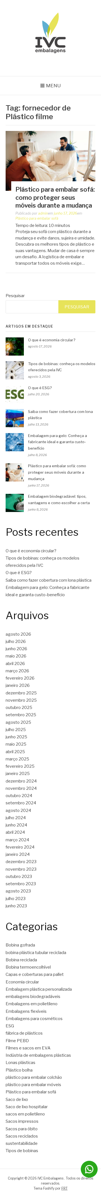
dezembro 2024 (21, 781)
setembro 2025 (21, 714)
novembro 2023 (21, 869)
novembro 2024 (21, 788)
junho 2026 (16, 648)
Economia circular (22, 982)
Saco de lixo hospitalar (27, 1106)
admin (43, 213)
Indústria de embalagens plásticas (38, 1055)
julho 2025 (16, 729)
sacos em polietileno (25, 1114)
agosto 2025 (18, 722)
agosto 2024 (18, 810)
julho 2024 (16, 817)
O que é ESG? (40, 388)
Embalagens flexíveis (26, 1011)
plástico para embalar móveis (33, 1084)
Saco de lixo (17, 1099)
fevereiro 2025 (20, 766)
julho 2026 (16, 641)
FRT (64, 1188)
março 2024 (17, 839)
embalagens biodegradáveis (33, 996)
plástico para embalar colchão (34, 1077)
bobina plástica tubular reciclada (36, 952)
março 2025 (17, 759)
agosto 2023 (18, 891)
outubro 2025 (19, 707)
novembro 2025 (21, 700)
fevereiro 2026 (20, 678)
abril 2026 (15, 663)
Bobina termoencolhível (28, 967)
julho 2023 (16, 898)
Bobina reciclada (21, 959)
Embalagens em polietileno (32, 1003)
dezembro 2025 (21, 693)
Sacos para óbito (22, 1128)
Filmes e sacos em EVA (28, 1048)
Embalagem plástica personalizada (39, 989)
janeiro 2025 (18, 773)
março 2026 (17, 670)
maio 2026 (16, 656)
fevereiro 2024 (20, 847)
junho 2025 (16, 736)
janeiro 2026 (18, 685)
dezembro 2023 (21, 861)
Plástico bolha (19, 1070)
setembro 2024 (21, 802)
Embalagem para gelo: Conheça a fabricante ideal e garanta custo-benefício (57, 442)
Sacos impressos (22, 1121)
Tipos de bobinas (22, 1150)
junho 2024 (16, 825)
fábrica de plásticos (24, 1033)
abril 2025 (15, 751)
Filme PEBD (17, 1040)
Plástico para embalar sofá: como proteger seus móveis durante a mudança (55, 197)
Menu (53, 85)
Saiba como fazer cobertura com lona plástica (48, 580)
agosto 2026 (18, 634)
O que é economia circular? (51, 340)
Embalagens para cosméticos (34, 1018)
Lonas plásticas (20, 1062)
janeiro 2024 (18, 854)
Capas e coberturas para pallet (35, 974)
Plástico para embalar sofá (36, 218)
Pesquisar (15, 295)
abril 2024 (15, 832)
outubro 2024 (19, 795)
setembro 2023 (21, 883)
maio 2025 (16, 744)
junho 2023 (16, 905)
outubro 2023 (19, 876)
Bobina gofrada (20, 945)
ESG (10, 1025)
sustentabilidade (22, 1143)
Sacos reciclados (22, 1136)
